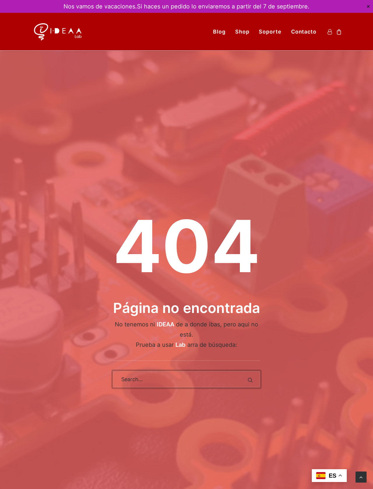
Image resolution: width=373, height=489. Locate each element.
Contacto (303, 32)
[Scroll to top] (361, 477)
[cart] (338, 31)
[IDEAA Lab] (58, 32)
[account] (330, 31)
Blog (219, 32)
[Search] (186, 379)
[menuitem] (219, 31)
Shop (242, 32)
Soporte (270, 32)
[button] (250, 380)
